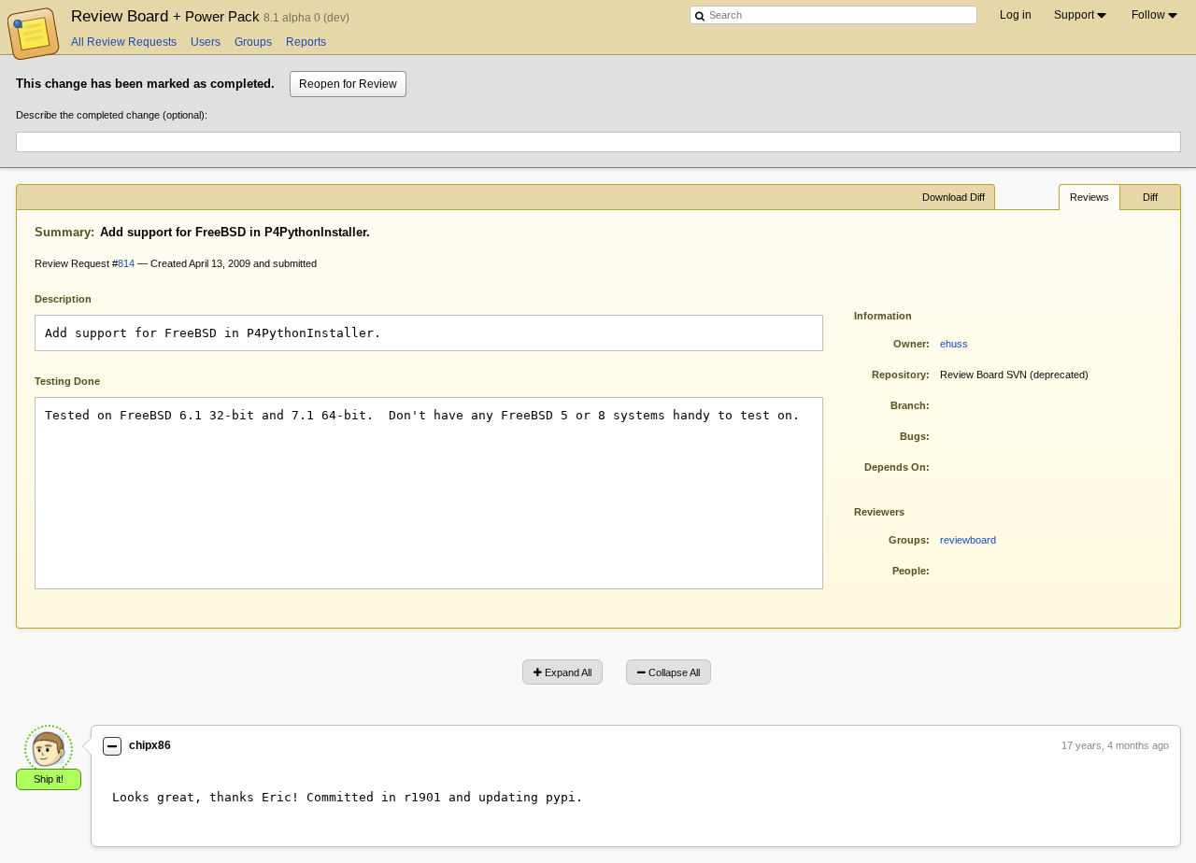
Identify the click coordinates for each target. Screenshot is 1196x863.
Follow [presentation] (1148, 14)
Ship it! (49, 779)
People (909, 570)
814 (126, 263)
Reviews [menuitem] (1089, 197)
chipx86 (150, 745)
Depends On (895, 467)
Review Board (167, 15)
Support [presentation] (1074, 14)
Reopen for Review (348, 84)
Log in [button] (1016, 14)
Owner (909, 343)
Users (206, 42)
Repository (899, 374)
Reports (306, 42)
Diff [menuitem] (1150, 197)
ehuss (954, 343)
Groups (253, 42)
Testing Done (67, 381)
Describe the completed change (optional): (111, 114)
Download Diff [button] (953, 197)
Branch (908, 405)
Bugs (913, 436)
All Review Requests (124, 42)
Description (77, 297)
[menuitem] (1081, 15)
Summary (63, 232)
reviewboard (968, 539)
